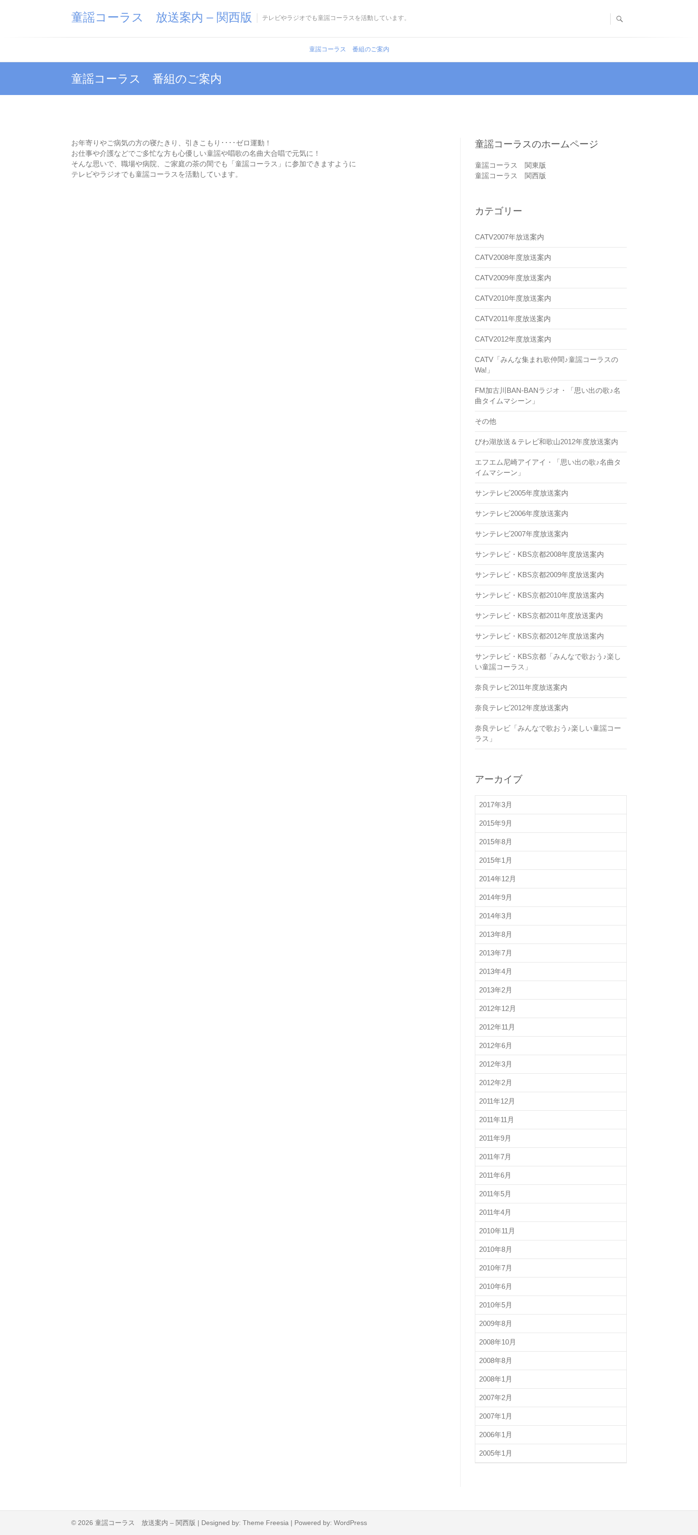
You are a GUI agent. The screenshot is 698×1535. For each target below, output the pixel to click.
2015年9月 (495, 823)
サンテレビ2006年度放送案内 (521, 513)
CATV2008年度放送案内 (513, 257)
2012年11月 (497, 1027)
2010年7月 (495, 1268)
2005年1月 (495, 1453)
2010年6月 (495, 1286)
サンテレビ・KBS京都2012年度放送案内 (539, 636)
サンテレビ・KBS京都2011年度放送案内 (539, 615)
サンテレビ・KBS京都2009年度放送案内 (539, 575)
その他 (485, 421)
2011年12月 (497, 1101)
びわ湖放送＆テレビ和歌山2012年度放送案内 (546, 442)
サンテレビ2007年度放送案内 (521, 534)
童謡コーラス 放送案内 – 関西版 (161, 17)
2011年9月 (495, 1138)
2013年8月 (495, 934)
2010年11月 (497, 1231)
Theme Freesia (266, 1522)
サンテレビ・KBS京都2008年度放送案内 (539, 554)
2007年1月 (495, 1416)
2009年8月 (495, 1323)
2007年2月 (495, 1397)
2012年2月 (495, 1082)
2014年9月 (495, 897)
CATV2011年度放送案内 (513, 319)
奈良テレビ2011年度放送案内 (521, 687)
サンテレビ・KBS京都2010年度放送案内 (539, 595)
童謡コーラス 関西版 (510, 176)
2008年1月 (495, 1379)
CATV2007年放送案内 (509, 237)
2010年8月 (495, 1249)
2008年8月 (495, 1360)
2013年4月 (495, 971)
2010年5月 (495, 1305)
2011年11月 (496, 1119)
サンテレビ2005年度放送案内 (521, 493)
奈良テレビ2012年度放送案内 (521, 708)
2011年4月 (495, 1212)
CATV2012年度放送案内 (513, 339)
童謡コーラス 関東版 (510, 165)
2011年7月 (495, 1157)
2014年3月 (495, 916)
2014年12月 (497, 879)
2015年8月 (495, 842)
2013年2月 (495, 990)
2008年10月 (497, 1342)
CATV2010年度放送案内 (513, 298)
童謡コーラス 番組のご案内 (349, 49)
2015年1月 (495, 860)
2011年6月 (495, 1175)
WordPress (350, 1522)
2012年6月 (495, 1045)
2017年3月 (495, 805)
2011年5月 (495, 1194)
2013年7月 (495, 953)
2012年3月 (495, 1064)
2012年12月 (497, 1008)
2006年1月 (495, 1434)
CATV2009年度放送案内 (513, 278)
